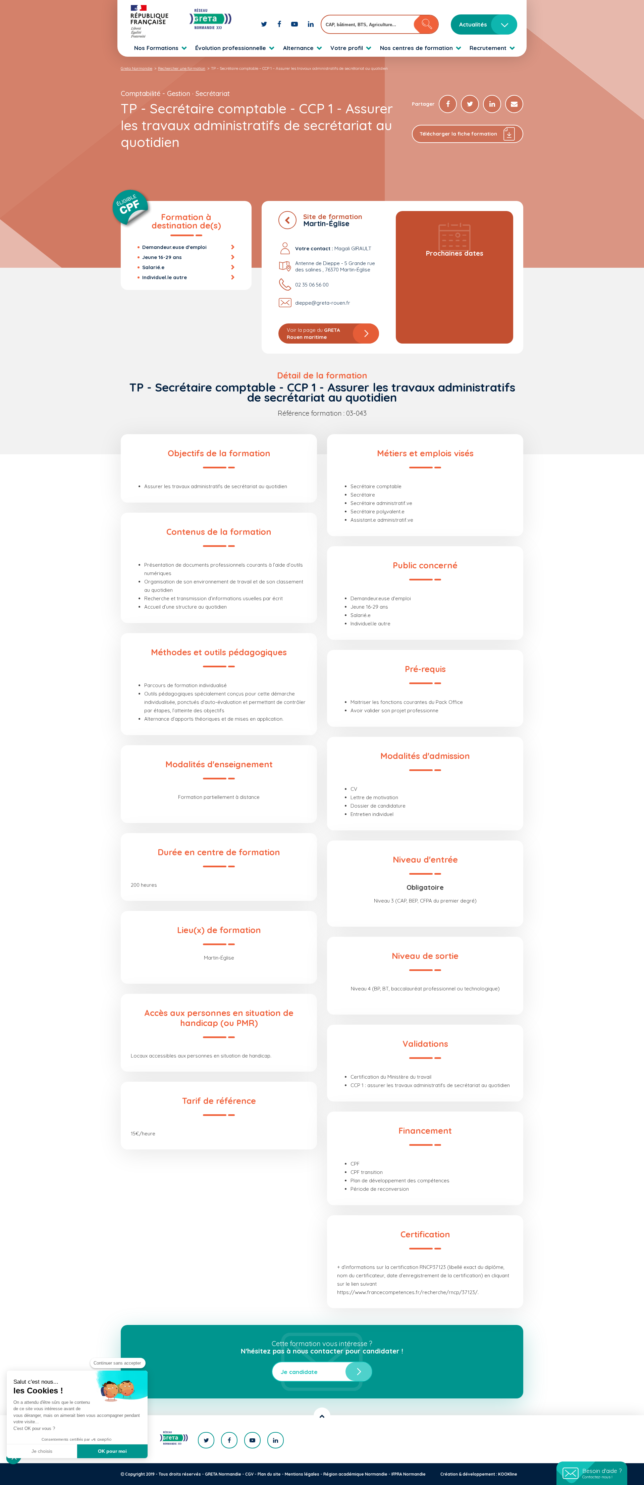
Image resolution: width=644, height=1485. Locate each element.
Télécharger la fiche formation (458, 134)
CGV (249, 1474)
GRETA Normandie (223, 1474)
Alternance (298, 47)
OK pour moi (112, 1451)
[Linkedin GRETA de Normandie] (311, 24)
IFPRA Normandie (408, 1474)
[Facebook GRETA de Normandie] (280, 24)
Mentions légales (302, 1474)
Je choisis (42, 1451)
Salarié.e (153, 267)
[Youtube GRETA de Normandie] (295, 24)
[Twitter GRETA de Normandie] (265, 24)
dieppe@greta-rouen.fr (322, 303)
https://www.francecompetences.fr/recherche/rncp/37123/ (407, 1292)
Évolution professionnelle (230, 47)
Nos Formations (156, 47)
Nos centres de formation (416, 47)
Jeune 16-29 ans (162, 257)
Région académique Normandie (355, 1474)
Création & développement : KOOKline (478, 1474)
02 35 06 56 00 (312, 284)
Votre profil (346, 47)
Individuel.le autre (164, 277)
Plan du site (269, 1474)
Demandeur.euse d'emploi (174, 247)
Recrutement (488, 47)
